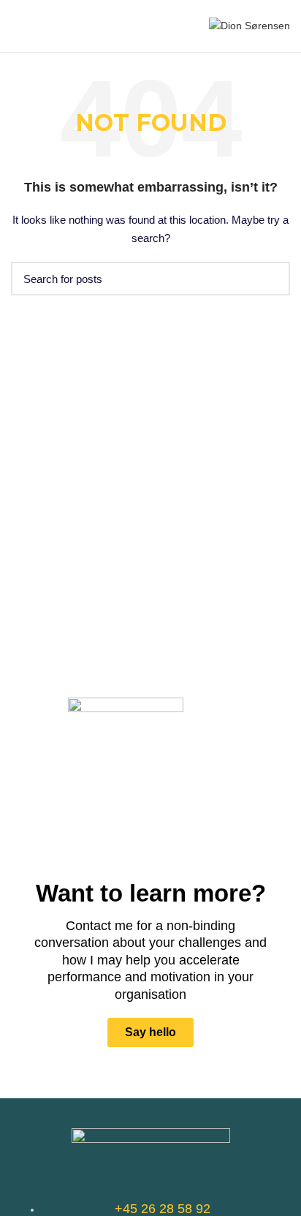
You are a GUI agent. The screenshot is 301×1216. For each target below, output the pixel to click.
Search (270, 278)
